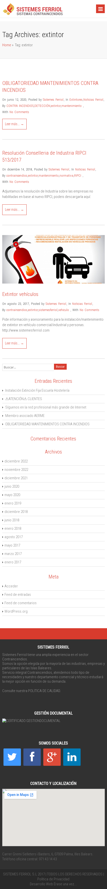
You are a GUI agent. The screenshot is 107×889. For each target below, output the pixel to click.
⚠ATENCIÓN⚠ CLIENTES (23, 399)
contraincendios (16, 175)
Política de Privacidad (53, 879)
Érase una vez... (65, 884)
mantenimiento (71, 106)
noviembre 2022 (16, 469)
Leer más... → (14, 124)
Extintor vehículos (20, 294)
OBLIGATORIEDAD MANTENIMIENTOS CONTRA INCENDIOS (47, 424)
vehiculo (63, 310)
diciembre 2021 (16, 478)
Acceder (11, 586)
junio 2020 (11, 486)
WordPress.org (16, 611)
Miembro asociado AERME (25, 415)
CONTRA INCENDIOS (20, 106)
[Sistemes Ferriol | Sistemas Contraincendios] (32, 14)
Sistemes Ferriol (53, 99)
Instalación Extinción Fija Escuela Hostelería (37, 390)
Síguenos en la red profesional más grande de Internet (45, 407)
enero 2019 (12, 503)
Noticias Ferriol (93, 99)
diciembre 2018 (16, 511)
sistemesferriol (48, 310)
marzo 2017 (13, 554)
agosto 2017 (13, 537)
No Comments (19, 112)
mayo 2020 (12, 495)
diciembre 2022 (16, 461)
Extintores (76, 99)
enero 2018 (12, 528)
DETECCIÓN (42, 106)
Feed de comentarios (20, 603)
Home (6, 45)
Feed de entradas (17, 594)
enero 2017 (12, 562)
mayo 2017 (12, 545)
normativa (66, 175)
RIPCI (77, 175)
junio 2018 (11, 520)
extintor (56, 106)
